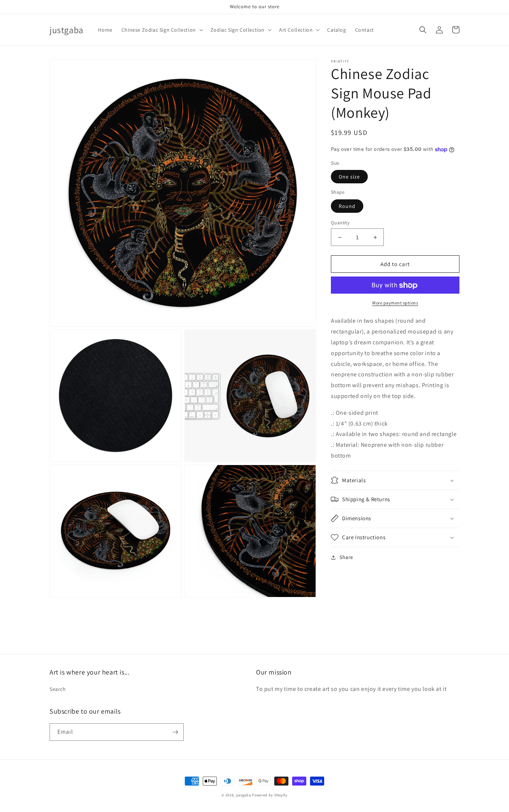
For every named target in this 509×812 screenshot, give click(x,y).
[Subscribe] (175, 732)
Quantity (340, 222)
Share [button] (346, 557)
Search (58, 689)
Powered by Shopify (270, 795)
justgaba (243, 795)
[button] (161, 30)
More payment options (395, 303)
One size (349, 177)
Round (347, 206)
